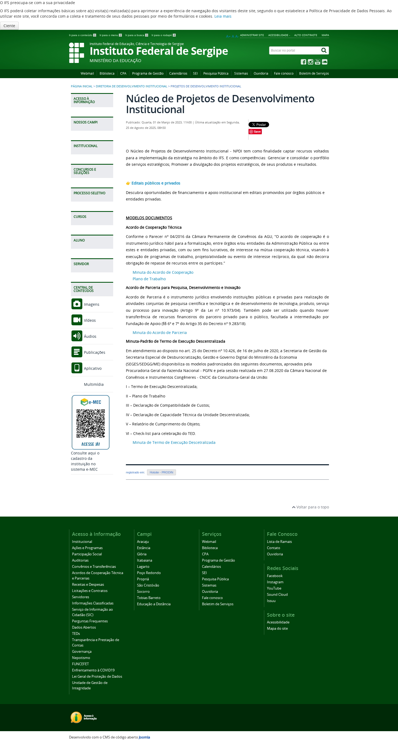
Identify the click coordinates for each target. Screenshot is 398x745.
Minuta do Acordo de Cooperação (163, 272)
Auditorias (80, 560)
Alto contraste (305, 35)
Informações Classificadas (92, 603)
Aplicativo (92, 368)
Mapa (325, 35)
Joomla (144, 737)
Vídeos (89, 320)
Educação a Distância (154, 604)
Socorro (143, 591)
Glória (141, 554)
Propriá (143, 579)
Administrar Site (252, 35)
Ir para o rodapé (163, 35)
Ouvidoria (261, 73)
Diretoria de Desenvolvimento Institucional (131, 86)
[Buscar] (324, 50)
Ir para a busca (136, 35)
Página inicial (82, 86)
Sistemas (241, 73)
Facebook (275, 576)
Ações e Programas (87, 548)
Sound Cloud (277, 594)
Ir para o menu (110, 35)
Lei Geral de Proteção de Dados (97, 676)
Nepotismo (81, 657)
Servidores (80, 597)
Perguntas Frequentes (90, 621)
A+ (228, 36)
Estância (143, 548)
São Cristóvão (148, 585)
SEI (195, 73)
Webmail (87, 73)
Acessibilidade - (279, 35)
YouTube (274, 588)
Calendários (178, 73)
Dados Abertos (84, 627)
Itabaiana (144, 560)
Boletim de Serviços (314, 73)
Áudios (89, 336)
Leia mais (222, 16)
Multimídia (93, 384)
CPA (123, 73)
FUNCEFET (80, 664)
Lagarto (143, 566)
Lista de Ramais (279, 541)
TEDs (76, 633)
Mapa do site (277, 628)
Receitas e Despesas (88, 584)
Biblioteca (107, 73)
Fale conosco (283, 73)
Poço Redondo (149, 573)
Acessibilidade (278, 622)
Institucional (82, 541)
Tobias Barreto (149, 598)
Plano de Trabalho (149, 278)
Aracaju (143, 541)
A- (237, 36)
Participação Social (87, 554)
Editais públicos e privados (156, 183)
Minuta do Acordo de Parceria (160, 332)
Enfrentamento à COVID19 (93, 670)
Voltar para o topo (312, 507)
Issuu (271, 600)
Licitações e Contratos (89, 590)
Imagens (91, 304)
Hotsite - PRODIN (161, 472)
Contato (273, 548)
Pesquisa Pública (216, 73)
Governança (82, 651)
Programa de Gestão (148, 73)
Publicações (94, 352)
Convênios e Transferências (94, 566)
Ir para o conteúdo (82, 35)
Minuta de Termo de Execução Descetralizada (174, 442)
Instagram (275, 582)
